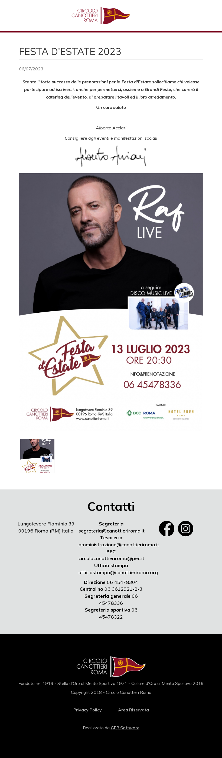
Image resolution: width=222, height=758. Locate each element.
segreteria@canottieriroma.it (112, 531)
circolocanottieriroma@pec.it (111, 558)
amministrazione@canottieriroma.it (119, 544)
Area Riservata (133, 710)
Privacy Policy (87, 710)
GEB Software (125, 727)
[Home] (102, 15)
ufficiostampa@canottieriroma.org (118, 572)
